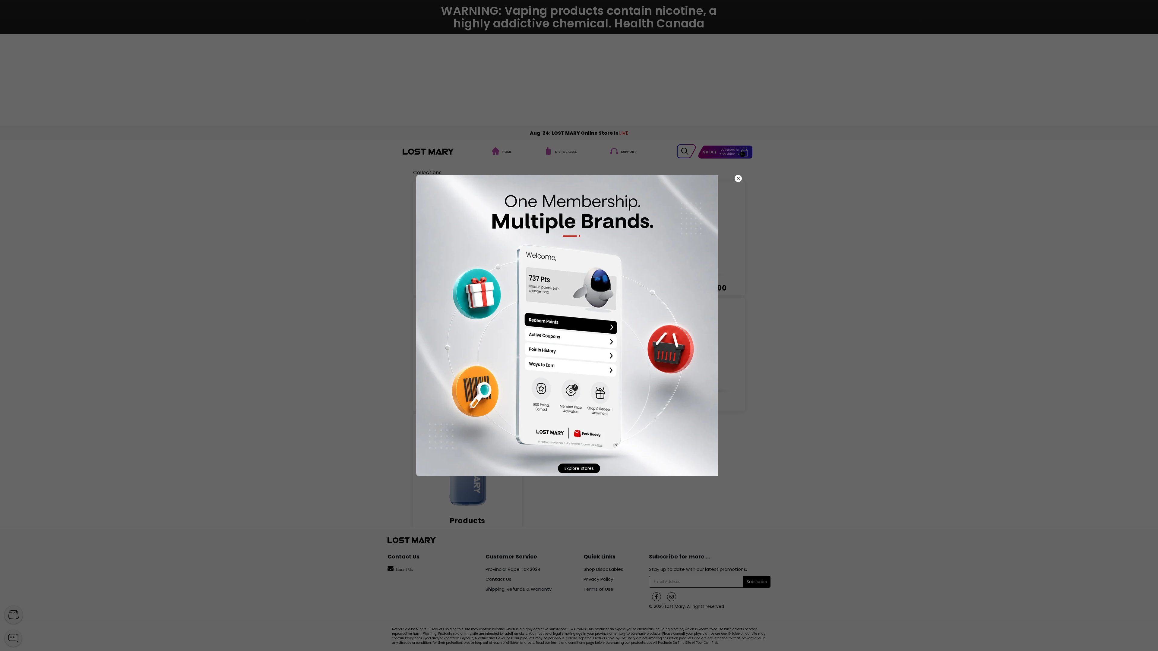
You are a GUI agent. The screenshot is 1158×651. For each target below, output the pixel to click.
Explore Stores (579, 468)
